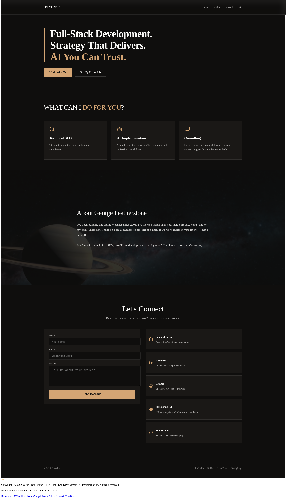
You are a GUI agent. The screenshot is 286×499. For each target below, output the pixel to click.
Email (52, 349)
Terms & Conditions (65, 496)
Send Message (92, 394)
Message (53, 363)
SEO (13, 496)
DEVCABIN (52, 7)
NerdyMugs (236, 468)
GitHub (210, 468)
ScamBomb (222, 468)
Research (229, 7)
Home (205, 7)
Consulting (217, 7)
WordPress (21, 496)
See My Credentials (90, 72)
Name (52, 335)
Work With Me (57, 72)
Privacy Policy (47, 496)
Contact (240, 7)
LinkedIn (199, 468)
